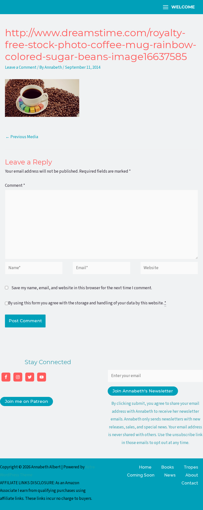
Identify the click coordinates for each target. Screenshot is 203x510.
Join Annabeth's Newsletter (143, 390)
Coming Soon (140, 475)
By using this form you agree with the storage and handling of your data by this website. (87, 303)
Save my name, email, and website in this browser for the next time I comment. (81, 288)
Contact (189, 482)
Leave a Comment (20, 67)
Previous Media (21, 137)
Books (167, 467)
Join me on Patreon (26, 401)
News (170, 475)
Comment (15, 186)
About (191, 475)
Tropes (191, 467)
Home (145, 467)
